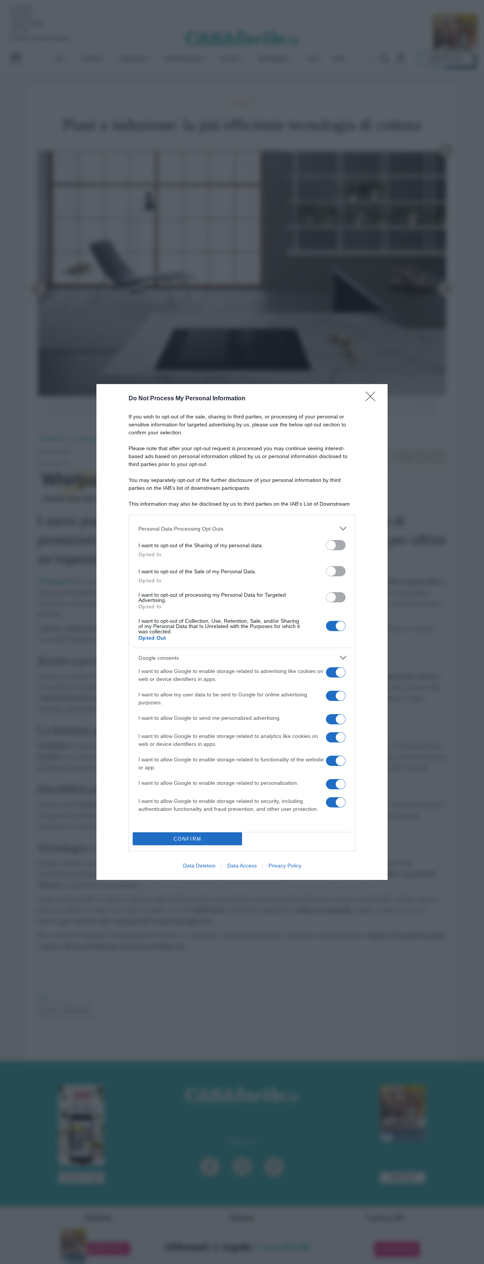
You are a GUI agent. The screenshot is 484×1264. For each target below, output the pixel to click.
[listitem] (242, 528)
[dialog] (242, 632)
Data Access (242, 866)
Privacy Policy (284, 866)
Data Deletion (199, 866)
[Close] (373, 399)
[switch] (336, 545)
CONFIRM (188, 839)
